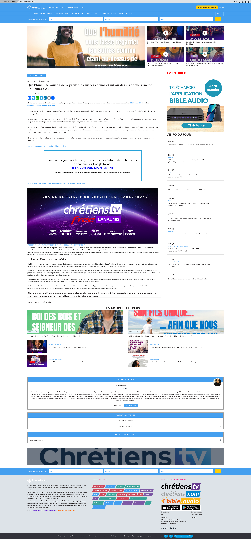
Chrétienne (109, 503)
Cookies (164, 517)
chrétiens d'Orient (146, 490)
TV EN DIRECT (177, 73)
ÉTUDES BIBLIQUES (61, 13)
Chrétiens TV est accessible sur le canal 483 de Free (67, 347)
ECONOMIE (69, 7)
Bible (95, 498)
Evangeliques (127, 503)
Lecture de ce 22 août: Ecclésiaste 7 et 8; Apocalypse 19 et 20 (53, 336)
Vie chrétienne (139, 503)
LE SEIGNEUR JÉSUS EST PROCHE (81, 13)
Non (171, 536)
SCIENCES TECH (79, 7)
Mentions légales (196, 514)
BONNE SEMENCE (46, 13)
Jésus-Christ (111, 494)
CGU (163, 514)
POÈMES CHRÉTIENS (126, 13)
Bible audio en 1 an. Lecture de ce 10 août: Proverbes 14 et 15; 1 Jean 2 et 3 (160, 336)
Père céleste (132, 494)
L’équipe (193, 517)
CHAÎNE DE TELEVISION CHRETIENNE (65, 510)
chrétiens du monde (116, 490)
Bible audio (148, 494)
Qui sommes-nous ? (197, 512)
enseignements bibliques (107, 498)
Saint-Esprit (121, 494)
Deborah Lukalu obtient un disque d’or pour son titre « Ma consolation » (164, 64)
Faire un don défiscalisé (207, 7)
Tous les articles (131, 405)
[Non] (249, 536)
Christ (102, 494)
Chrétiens (120, 486)
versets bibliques (122, 498)
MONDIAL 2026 (53, 7)
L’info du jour (110, 486)
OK (166, 536)
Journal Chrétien (34, 485)
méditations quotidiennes (138, 498)
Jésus (95, 494)
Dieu (140, 494)
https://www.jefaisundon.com (80, 296)
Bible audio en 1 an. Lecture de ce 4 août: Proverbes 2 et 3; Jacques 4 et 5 (176, 362)
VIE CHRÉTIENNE (36, 75)
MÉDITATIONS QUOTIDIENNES (105, 13)
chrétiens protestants (132, 490)
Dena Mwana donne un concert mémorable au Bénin (67, 362)
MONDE (62, 7)
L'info (148, 503)
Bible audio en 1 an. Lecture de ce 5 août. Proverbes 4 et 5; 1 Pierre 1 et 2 (176, 347)
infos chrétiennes (99, 507)
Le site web (117, 405)
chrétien (117, 503)
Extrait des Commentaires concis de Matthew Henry (47, 146)
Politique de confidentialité (183, 536)
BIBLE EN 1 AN (33, 13)
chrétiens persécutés (133, 486)
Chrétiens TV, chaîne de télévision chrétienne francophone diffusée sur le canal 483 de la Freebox (173, 521)
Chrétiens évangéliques (100, 490)
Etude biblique (98, 503)
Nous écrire (165, 512)
